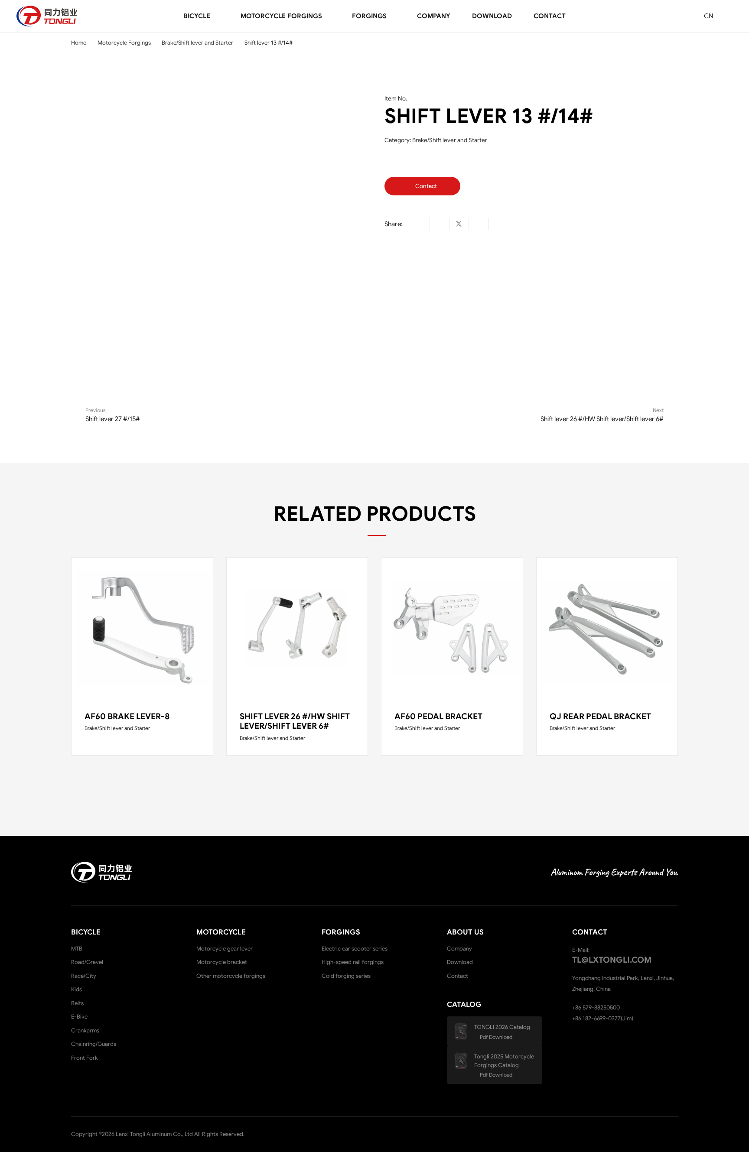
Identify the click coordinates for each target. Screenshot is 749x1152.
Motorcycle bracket (221, 962)
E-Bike (79, 1016)
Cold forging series (346, 976)
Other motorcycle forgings (230, 976)
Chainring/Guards (93, 1044)
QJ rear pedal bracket (600, 716)
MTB (76, 948)
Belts (77, 1003)
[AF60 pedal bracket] (452, 628)
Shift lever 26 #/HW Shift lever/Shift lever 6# (295, 721)
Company (459, 948)
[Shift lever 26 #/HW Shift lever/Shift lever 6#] (297, 628)
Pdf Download (496, 1037)
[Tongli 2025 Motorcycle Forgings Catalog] (463, 1060)
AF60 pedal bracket (438, 716)
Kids (76, 989)
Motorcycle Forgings (124, 42)
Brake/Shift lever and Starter (197, 42)
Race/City (83, 976)
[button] (216, 16)
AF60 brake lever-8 (127, 716)
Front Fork (84, 1057)
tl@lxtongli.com (611, 960)
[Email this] (420, 223)
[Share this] (439, 223)
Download (460, 962)
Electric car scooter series (355, 948)
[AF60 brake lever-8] (142, 628)
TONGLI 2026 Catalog (502, 1027)
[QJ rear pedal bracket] (607, 628)
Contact (457, 976)
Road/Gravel (87, 962)
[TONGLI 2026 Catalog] (463, 1031)
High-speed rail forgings (353, 962)
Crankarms (85, 1030)
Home (78, 42)
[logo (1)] (46, 16)
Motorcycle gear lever (224, 948)
